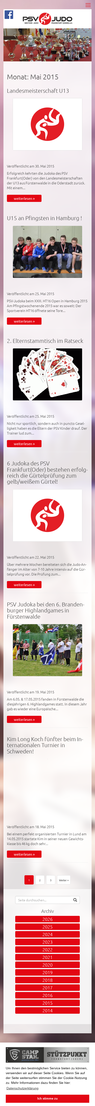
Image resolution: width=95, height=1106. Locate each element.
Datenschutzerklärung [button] (22, 1088)
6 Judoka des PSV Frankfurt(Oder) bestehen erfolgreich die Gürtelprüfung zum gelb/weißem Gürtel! (47, 472)
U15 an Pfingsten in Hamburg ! (44, 217)
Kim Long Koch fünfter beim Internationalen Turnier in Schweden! (45, 745)
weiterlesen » (24, 198)
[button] (75, 900)
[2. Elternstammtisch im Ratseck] (47, 374)
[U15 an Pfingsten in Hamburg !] (47, 252)
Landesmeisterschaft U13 (38, 90)
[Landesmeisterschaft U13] (47, 124)
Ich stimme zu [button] (47, 1098)
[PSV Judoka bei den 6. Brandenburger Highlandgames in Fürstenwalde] (47, 650)
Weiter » (63, 880)
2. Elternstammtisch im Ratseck (45, 340)
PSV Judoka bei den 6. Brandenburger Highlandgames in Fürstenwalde (45, 610)
